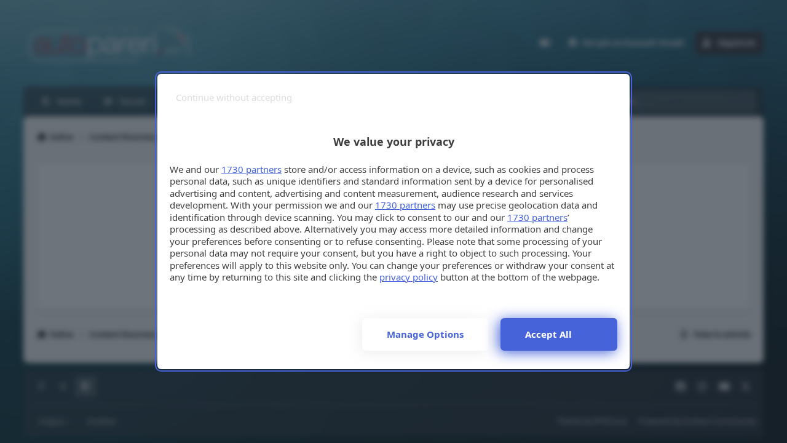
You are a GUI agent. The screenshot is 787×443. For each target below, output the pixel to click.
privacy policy (408, 277)
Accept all (548, 334)
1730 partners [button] (251, 169)
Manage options (425, 334)
